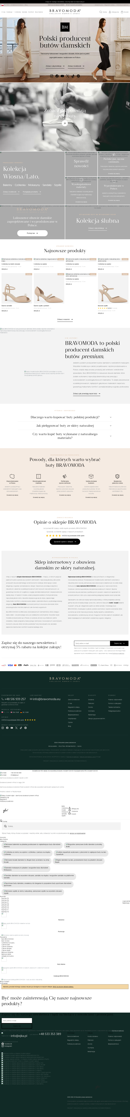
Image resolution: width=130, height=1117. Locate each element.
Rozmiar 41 (5, 910)
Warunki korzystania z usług (88, 757)
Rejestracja (125, 903)
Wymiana (91, 711)
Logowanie (126, 901)
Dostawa (91, 699)
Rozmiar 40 (5, 908)
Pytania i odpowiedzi (115, 699)
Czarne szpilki (6, 950)
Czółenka (18, 12)
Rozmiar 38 (5, 904)
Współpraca (72, 718)
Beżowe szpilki (103, 306)
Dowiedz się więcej (12, 495)
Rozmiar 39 (5, 906)
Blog (26, 5)
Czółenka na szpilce (40, 264)
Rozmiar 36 (5, 900)
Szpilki (57, 185)
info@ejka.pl (19, 1036)
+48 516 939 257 (15, 699)
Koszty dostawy (93, 1036)
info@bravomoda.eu (17, 5)
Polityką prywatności (118, 653)
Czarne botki (6, 945)
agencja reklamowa (66, 761)
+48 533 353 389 (50, 1034)
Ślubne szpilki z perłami (41, 306)
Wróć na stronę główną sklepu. (63, 987)
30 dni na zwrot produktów (74, 5)
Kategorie (3, 841)
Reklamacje (92, 715)
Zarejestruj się (99, 5)
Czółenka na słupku (8, 943)
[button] (55, 66)
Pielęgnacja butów (114, 711)
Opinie (70, 722)
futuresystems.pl (80, 761)
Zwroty (90, 707)
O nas (3, 12)
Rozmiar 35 (5, 898)
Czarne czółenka (7, 946)
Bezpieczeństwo (73, 715)
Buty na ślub (5, 941)
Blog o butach (4, 981)
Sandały (24, 12)
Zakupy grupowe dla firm (96, 718)
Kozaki (64, 810)
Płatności (91, 703)
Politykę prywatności (73, 757)
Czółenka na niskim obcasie (11, 264)
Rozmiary (3, 896)
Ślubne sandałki (7, 306)
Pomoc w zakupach (114, 703)
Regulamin (53, 746)
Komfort (31, 12)
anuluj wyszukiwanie (77, 833)
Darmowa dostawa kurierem (56, 5)
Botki (63, 806)
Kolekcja (9, 12)
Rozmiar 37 (5, 902)
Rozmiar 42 (5, 912)
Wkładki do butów (8, 956)
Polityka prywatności (122, 5)
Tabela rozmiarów (114, 707)
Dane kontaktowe (74, 699)
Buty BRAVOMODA (8, 939)
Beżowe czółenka (7, 952)
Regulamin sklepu (109, 5)
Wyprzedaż (4, 983)
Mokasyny (34, 185)
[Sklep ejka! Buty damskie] (32, 810)
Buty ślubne (39, 12)
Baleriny (7, 185)
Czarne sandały (7, 948)
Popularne (3, 937)
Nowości (3, 837)
